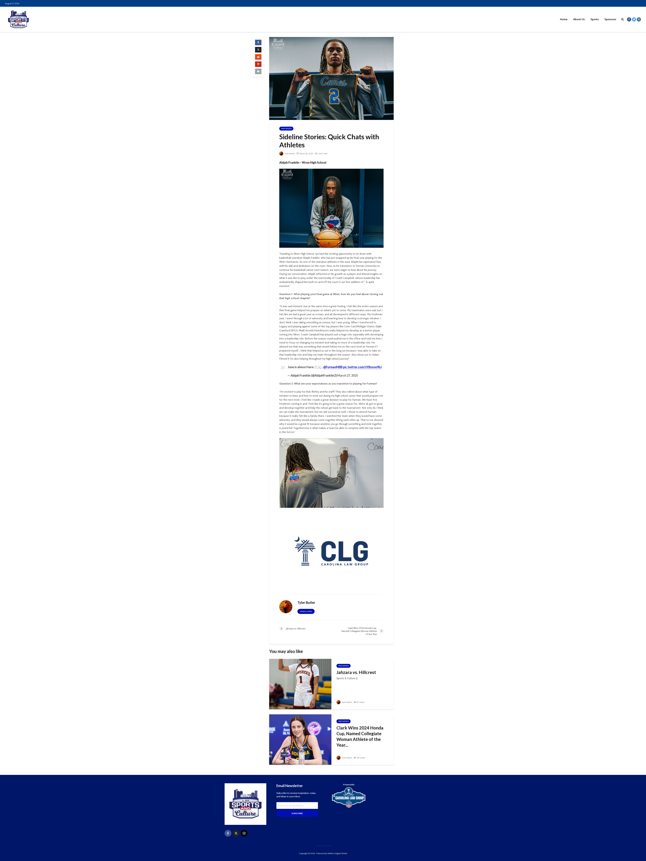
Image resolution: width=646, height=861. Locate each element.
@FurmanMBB (333, 367)
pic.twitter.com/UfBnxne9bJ (362, 367)
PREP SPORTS (286, 128)
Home (563, 19)
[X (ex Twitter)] (236, 833)
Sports (594, 19)
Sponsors (610, 19)
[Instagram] (244, 833)
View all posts (306, 611)
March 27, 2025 (347, 375)
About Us (579, 19)
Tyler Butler (289, 153)
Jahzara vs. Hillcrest (356, 672)
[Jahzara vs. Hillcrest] (300, 683)
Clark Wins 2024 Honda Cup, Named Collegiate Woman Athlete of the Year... (359, 736)
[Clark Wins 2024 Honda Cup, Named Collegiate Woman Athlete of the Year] (300, 739)
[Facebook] (228, 833)
